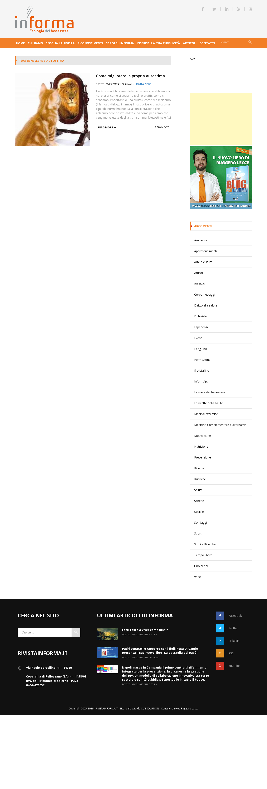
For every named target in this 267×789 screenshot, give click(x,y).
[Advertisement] (221, 119)
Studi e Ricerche (205, 544)
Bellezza (199, 284)
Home (20, 43)
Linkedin (233, 641)
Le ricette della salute (208, 403)
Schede (199, 501)
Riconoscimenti (90, 43)
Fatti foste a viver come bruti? (145, 630)
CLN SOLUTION (150, 708)
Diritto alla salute (205, 305)
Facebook (235, 616)
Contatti (207, 43)
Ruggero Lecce (189, 708)
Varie (197, 577)
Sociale (199, 512)
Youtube (234, 666)
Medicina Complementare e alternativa (220, 425)
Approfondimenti (205, 251)
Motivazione (143, 84)
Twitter (233, 628)
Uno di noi (201, 566)
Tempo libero (203, 555)
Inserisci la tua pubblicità (158, 43)
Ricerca (199, 468)
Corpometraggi (204, 294)
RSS (231, 653)
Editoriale (200, 316)
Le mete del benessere (209, 392)
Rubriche (200, 479)
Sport (198, 533)
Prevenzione (202, 457)
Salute (198, 490)
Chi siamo (35, 43)
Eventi (198, 338)
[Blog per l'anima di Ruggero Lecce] (221, 177)
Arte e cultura (203, 262)
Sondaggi (200, 522)
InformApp (201, 381)
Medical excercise (206, 414)
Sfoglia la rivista (60, 43)
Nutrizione (201, 446)
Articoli (189, 43)
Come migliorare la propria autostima (130, 75)
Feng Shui (200, 349)
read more (105, 127)
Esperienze (201, 327)
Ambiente (200, 240)
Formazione (202, 360)
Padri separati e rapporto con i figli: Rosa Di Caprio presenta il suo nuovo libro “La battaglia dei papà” (160, 651)
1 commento (162, 127)
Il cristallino (201, 370)
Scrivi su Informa (120, 43)
